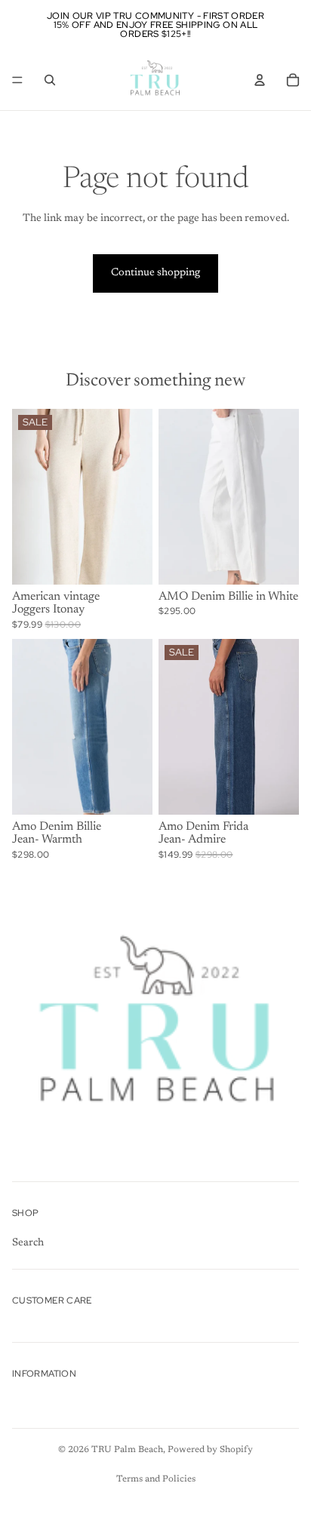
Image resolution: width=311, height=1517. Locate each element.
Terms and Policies (156, 1479)
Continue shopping (155, 273)
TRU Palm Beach (127, 1449)
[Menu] (17, 80)
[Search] (49, 80)
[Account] (259, 80)
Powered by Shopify (210, 1449)
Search (28, 1242)
